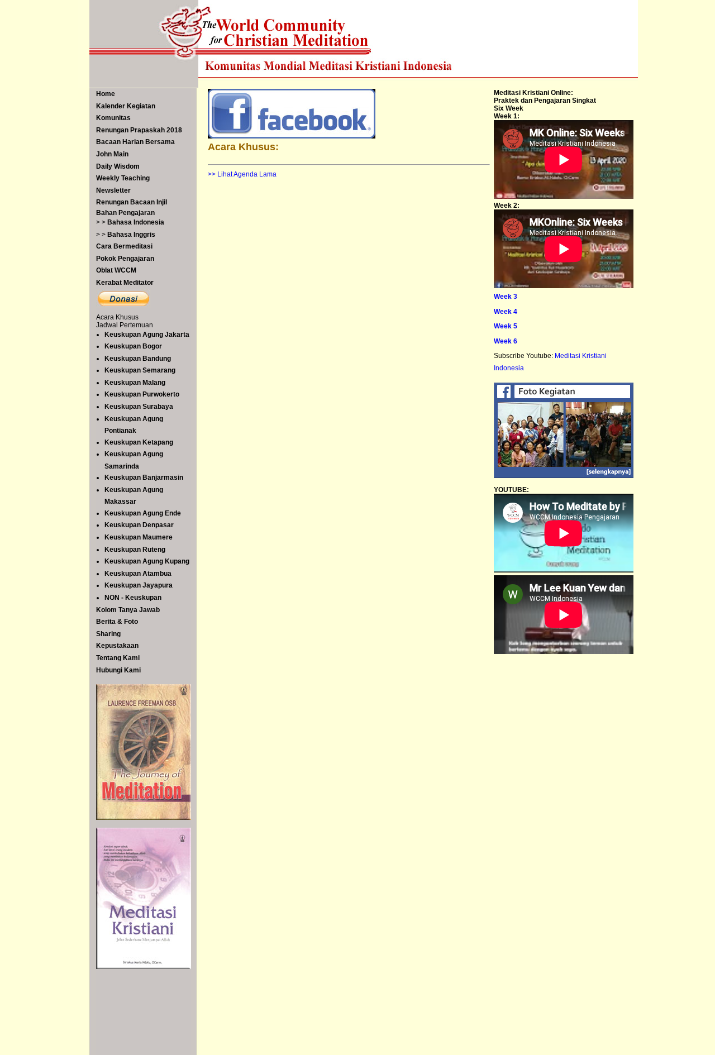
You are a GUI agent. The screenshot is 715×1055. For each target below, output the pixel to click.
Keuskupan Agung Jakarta (146, 334)
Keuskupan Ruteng (134, 549)
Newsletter (113, 190)
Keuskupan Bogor (133, 346)
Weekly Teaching (123, 178)
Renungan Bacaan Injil (131, 202)
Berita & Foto (117, 622)
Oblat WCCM (116, 270)
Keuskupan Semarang (139, 370)
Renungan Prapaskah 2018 (139, 130)
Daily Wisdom (118, 166)
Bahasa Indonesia (135, 222)
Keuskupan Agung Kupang (146, 561)
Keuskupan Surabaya (138, 406)
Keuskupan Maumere (138, 537)
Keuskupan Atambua (137, 573)
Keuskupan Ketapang (138, 442)
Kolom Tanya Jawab (128, 610)
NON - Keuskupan (132, 598)
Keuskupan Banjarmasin (143, 477)
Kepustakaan (117, 646)
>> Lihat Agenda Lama (242, 174)
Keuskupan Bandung (137, 358)
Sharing (108, 634)
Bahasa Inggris (131, 234)
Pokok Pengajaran (125, 258)
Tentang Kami (118, 658)
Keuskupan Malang (134, 382)
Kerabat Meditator (125, 283)
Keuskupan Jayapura (138, 585)
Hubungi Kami (118, 670)
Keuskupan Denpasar (139, 525)
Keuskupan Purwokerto (141, 394)
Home (105, 94)
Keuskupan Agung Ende (142, 513)
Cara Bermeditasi (124, 246)
